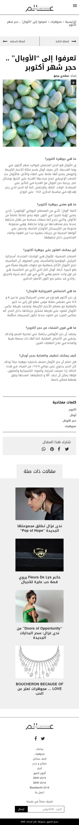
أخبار (39, 768)
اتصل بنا (39, 792)
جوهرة (38, 250)
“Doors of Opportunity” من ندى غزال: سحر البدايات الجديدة (39, 633)
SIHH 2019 (39, 778)
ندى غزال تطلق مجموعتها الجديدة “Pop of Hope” (39, 528)
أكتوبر (72, 409)
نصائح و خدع (39, 763)
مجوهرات (56, 22)
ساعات (39, 749)
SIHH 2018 (39, 782)
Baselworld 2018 (39, 787)
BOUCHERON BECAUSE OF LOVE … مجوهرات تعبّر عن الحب (39, 689)
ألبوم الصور (39, 773)
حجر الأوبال (69, 420)
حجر (39, 328)
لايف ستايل (39, 758)
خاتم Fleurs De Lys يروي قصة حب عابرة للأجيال (39, 579)
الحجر (67, 366)
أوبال (73, 415)
